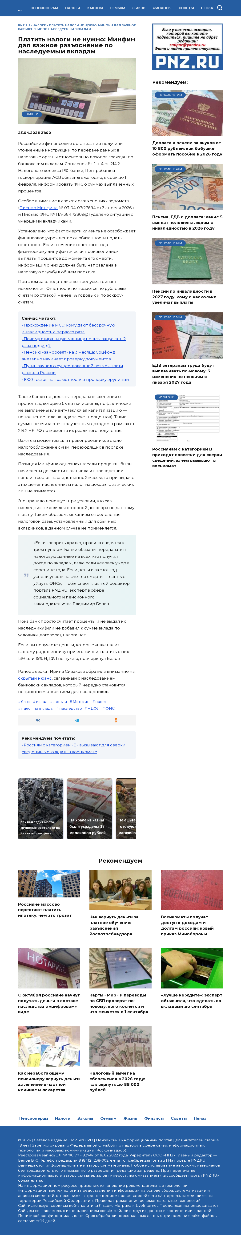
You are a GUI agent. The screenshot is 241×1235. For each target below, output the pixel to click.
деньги (60, 701)
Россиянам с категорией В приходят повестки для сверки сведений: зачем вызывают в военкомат (187, 457)
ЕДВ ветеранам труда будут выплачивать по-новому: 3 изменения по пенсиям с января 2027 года (183, 373)
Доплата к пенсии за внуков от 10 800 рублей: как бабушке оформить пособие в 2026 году (187, 148)
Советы (186, 8)
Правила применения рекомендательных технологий (148, 1200)
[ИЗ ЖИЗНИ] (187, 439)
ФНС (110, 708)
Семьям (117, 8)
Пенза (207, 8)
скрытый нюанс (35, 678)
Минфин (81, 701)
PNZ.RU (24, 25)
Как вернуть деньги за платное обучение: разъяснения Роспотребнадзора (114, 925)
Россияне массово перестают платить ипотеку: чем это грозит (45, 910)
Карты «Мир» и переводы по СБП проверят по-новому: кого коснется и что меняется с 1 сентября (118, 1003)
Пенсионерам (44, 8)
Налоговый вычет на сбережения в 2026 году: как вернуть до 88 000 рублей (117, 1081)
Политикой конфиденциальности (51, 1215)
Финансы (162, 8)
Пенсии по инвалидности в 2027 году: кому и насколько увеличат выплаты (184, 297)
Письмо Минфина (39, 207)
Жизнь (138, 8)
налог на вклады (37, 708)
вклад (42, 701)
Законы (95, 8)
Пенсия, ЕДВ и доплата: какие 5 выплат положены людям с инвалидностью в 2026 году (187, 223)
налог (101, 701)
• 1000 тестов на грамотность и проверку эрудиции (75, 379)
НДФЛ (94, 708)
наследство (70, 708)
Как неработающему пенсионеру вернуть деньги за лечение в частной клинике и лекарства (49, 1081)
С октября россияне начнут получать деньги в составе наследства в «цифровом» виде (49, 1003)
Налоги (72, 8)
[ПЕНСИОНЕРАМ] (187, 133)
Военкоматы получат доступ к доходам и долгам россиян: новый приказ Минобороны (187, 925)
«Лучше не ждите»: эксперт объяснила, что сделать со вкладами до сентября (191, 1001)
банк (25, 701)
